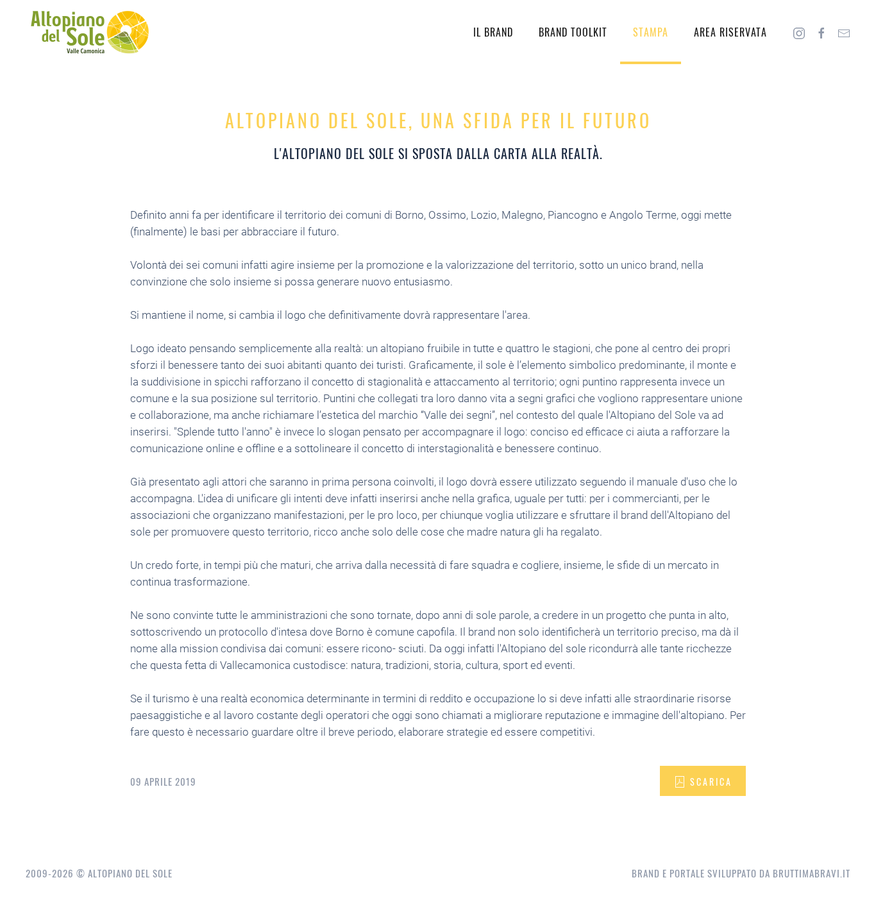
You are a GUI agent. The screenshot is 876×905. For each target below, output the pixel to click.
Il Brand (493, 32)
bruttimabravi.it (811, 873)
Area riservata (730, 32)
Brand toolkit (573, 32)
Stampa (650, 32)
